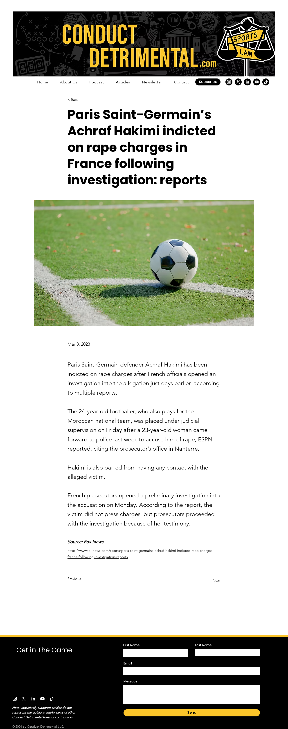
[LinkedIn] (247, 81)
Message (130, 681)
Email (128, 663)
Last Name (203, 645)
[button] (207, 81)
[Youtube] (42, 698)
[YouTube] (256, 81)
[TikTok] (265, 81)
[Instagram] (228, 81)
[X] (238, 81)
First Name (131, 645)
